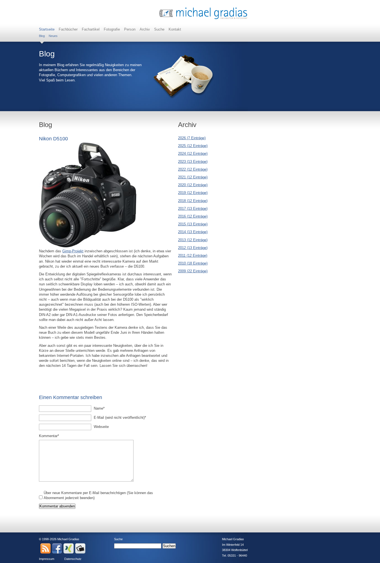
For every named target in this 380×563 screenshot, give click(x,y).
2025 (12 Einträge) (193, 146)
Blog (42, 36)
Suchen (169, 546)
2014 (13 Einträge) (193, 232)
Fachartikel (91, 29)
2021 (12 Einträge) (193, 177)
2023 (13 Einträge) (193, 162)
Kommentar (49, 436)
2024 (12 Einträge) (193, 153)
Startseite (47, 29)
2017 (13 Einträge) (193, 208)
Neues (53, 36)
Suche (159, 29)
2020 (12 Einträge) (193, 185)
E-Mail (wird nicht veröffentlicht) (120, 417)
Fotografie (112, 29)
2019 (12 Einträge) (193, 193)
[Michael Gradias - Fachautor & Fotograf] (203, 18)
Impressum (46, 558)
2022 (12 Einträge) (193, 169)
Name (102, 408)
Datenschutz (73, 558)
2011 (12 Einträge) (192, 255)
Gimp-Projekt (72, 251)
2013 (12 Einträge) (193, 240)
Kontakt (175, 29)
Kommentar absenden (57, 506)
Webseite (101, 427)
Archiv (145, 29)
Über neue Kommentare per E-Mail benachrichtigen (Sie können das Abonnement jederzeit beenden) (98, 495)
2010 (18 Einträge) (193, 263)
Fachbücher (68, 29)
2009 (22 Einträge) (193, 271)
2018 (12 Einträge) (193, 201)
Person (129, 29)
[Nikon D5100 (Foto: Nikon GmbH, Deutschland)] (87, 246)
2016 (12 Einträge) (193, 216)
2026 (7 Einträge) (192, 138)
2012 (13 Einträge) (193, 248)
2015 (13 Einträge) (193, 224)
